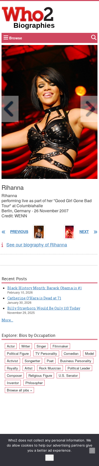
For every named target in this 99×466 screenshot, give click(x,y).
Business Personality (75, 360)
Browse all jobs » (19, 390)
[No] (92, 451)
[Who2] (28, 13)
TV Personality (46, 353)
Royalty (12, 368)
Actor (11, 346)
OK (49, 458)
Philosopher (34, 382)
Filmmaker (60, 346)
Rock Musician (50, 368)
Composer (14, 375)
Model (89, 353)
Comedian (71, 353)
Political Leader (79, 368)
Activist (12, 360)
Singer (41, 346)
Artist (28, 368)
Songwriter (32, 360)
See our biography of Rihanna (36, 244)
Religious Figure (40, 375)
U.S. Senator (68, 375)
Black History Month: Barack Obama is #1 (44, 288)
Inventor (13, 382)
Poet (50, 360)
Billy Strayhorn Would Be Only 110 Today (43, 308)
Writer (25, 346)
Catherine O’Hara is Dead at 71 (34, 298)
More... (7, 320)
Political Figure (18, 353)
